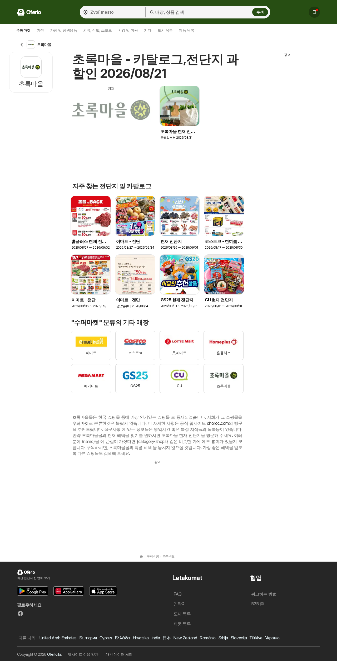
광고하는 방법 (263, 594)
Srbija (223, 637)
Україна (272, 637)
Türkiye (255, 637)
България (88, 637)
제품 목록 (186, 30)
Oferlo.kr (54, 654)
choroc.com (218, 423)
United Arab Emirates (58, 637)
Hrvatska (141, 637)
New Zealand (185, 637)
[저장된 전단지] (314, 12)
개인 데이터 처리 (119, 654)
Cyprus (106, 637)
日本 (166, 637)
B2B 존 (257, 603)
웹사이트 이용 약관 (83, 654)
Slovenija (239, 637)
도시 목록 (164, 30)
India (155, 637)
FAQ (177, 594)
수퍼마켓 (80, 423)
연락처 (180, 603)
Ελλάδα (122, 637)
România (207, 637)
